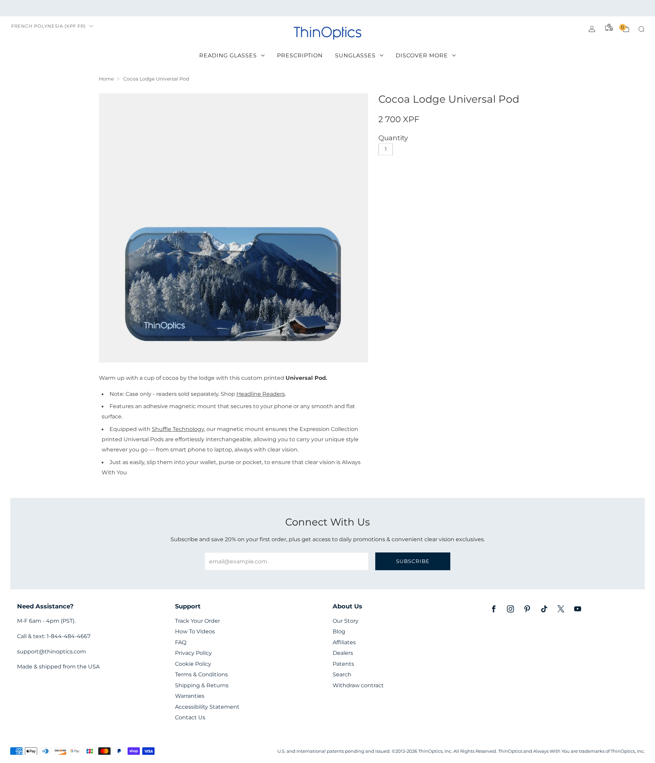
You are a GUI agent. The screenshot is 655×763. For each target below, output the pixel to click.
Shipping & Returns (202, 685)
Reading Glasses (228, 55)
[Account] (591, 29)
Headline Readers (260, 393)
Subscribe (413, 561)
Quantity (393, 138)
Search (342, 674)
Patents (343, 664)
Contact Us (190, 717)
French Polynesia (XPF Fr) (48, 26)
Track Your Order (197, 621)
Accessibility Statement (207, 707)
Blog (339, 631)
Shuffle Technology (178, 429)
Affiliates (344, 642)
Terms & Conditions (201, 674)
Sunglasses (355, 55)
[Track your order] (609, 27)
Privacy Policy (193, 653)
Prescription (300, 55)
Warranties (189, 696)
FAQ (180, 642)
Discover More (422, 55)
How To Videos (195, 631)
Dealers (343, 653)
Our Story (346, 621)
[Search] (641, 29)
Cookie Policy (193, 664)
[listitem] (327, 8)
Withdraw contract (358, 685)
